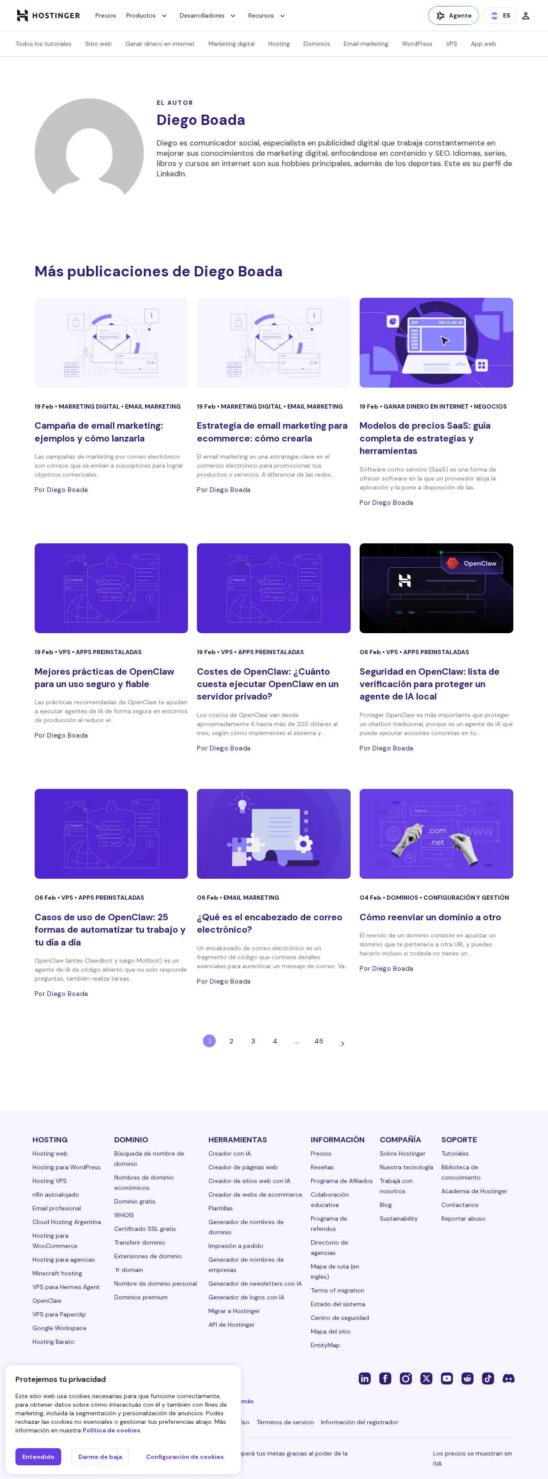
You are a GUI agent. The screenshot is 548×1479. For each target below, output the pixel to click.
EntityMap (325, 1345)
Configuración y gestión (466, 897)
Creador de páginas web (243, 1167)
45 (318, 1041)
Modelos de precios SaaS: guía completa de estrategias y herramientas (425, 438)
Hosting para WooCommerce (55, 1241)
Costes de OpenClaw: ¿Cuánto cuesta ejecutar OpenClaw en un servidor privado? (268, 684)
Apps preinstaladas (109, 652)
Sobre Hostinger (403, 1153)
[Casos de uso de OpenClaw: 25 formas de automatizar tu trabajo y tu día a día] (111, 834)
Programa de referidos (329, 1224)
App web (483, 43)
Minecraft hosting (57, 1273)
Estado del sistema (338, 1304)
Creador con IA (229, 1153)
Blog (386, 1205)
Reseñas (322, 1167)
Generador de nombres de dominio (246, 1227)
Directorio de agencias (329, 1248)
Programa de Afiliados (342, 1181)
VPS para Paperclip (59, 1314)
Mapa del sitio (331, 1331)
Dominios (317, 43)
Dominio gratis (134, 1201)
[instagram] (406, 1378)
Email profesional (57, 1208)
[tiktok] (488, 1378)
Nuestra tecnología (406, 1167)
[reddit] (467, 1378)
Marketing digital (231, 43)
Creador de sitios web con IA (249, 1181)
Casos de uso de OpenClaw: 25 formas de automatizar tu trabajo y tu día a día (110, 929)
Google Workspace (59, 1328)
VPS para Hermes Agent (66, 1287)
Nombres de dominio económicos (144, 1182)
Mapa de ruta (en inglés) (335, 1271)
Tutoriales (455, 1153)
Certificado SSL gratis (145, 1229)
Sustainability (399, 1218)
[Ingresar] (526, 15)
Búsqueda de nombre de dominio (149, 1159)
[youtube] (447, 1378)
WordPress (417, 43)
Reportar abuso (463, 1218)
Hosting (279, 43)
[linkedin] (365, 1378)
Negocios (490, 406)
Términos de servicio (285, 1422)
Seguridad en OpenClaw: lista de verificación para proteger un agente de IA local (430, 684)
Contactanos (460, 1205)
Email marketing (366, 43)
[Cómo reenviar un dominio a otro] (436, 834)
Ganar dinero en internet (160, 43)
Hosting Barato (53, 1342)
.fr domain (128, 1270)
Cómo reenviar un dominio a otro (430, 917)
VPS (451, 43)
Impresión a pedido (235, 1246)
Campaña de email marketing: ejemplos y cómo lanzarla (99, 432)
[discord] (508, 1378)
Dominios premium (141, 1297)
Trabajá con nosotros (396, 1186)
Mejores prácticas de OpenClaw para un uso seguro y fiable (104, 678)
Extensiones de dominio (148, 1256)
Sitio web (98, 43)
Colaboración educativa (330, 1200)
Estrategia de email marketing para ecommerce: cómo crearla (272, 432)
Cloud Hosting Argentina (67, 1222)
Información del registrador (359, 1422)
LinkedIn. (171, 174)
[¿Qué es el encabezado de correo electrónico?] (274, 834)
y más (245, 1401)
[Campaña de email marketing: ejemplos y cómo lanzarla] (111, 343)
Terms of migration (337, 1290)
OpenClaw (47, 1300)
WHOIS (124, 1215)
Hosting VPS (50, 1181)
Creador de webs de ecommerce (255, 1194)
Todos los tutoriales (43, 43)
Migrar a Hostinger (234, 1311)
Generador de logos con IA (246, 1297)
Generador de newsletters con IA (255, 1283)
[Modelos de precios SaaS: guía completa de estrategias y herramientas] (436, 343)
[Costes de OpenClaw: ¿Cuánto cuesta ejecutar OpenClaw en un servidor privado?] (274, 588)
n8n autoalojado (56, 1194)
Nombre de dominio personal (155, 1283)
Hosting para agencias (64, 1259)
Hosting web (50, 1153)
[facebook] (385, 1378)
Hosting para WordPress (67, 1167)
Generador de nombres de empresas (246, 1265)
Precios (105, 15)
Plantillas (220, 1208)
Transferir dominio (139, 1242)
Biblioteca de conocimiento (461, 1172)
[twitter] (426, 1378)
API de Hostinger (231, 1324)
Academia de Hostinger (474, 1191)
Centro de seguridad (340, 1318)
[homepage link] (48, 15)
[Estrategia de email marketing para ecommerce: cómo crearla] (274, 343)
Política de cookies (111, 1430)
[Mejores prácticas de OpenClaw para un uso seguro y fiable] (111, 588)
